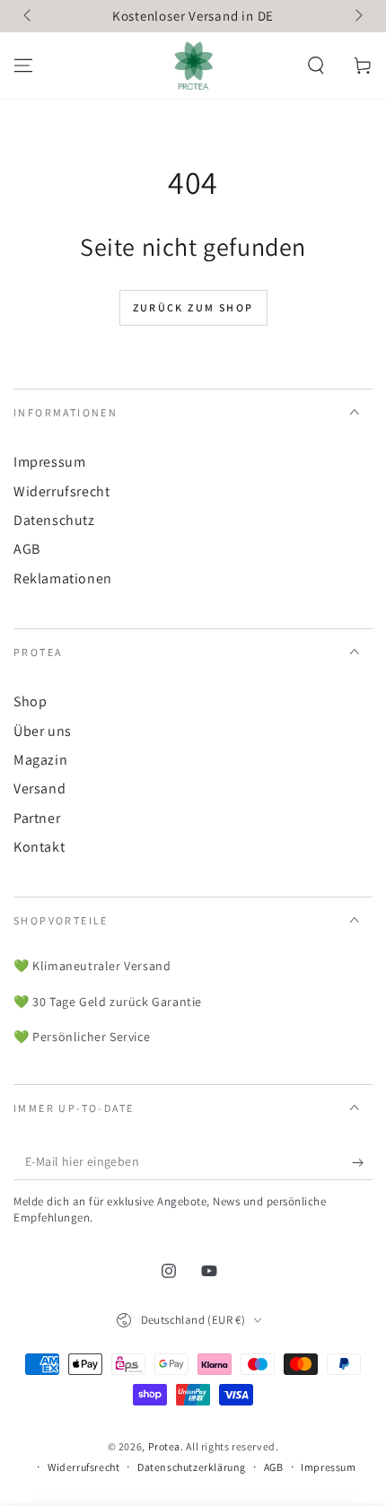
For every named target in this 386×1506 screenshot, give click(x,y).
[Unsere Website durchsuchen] (316, 65)
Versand (39, 788)
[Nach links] (28, 16)
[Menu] (23, 65)
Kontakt (39, 846)
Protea (164, 1446)
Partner (36, 818)
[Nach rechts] (357, 16)
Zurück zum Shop (193, 307)
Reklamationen (62, 578)
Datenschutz (54, 520)
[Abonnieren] (362, 1162)
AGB (26, 548)
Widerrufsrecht (61, 491)
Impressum (49, 461)
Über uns (42, 731)
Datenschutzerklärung (191, 1467)
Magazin (40, 759)
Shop (30, 701)
